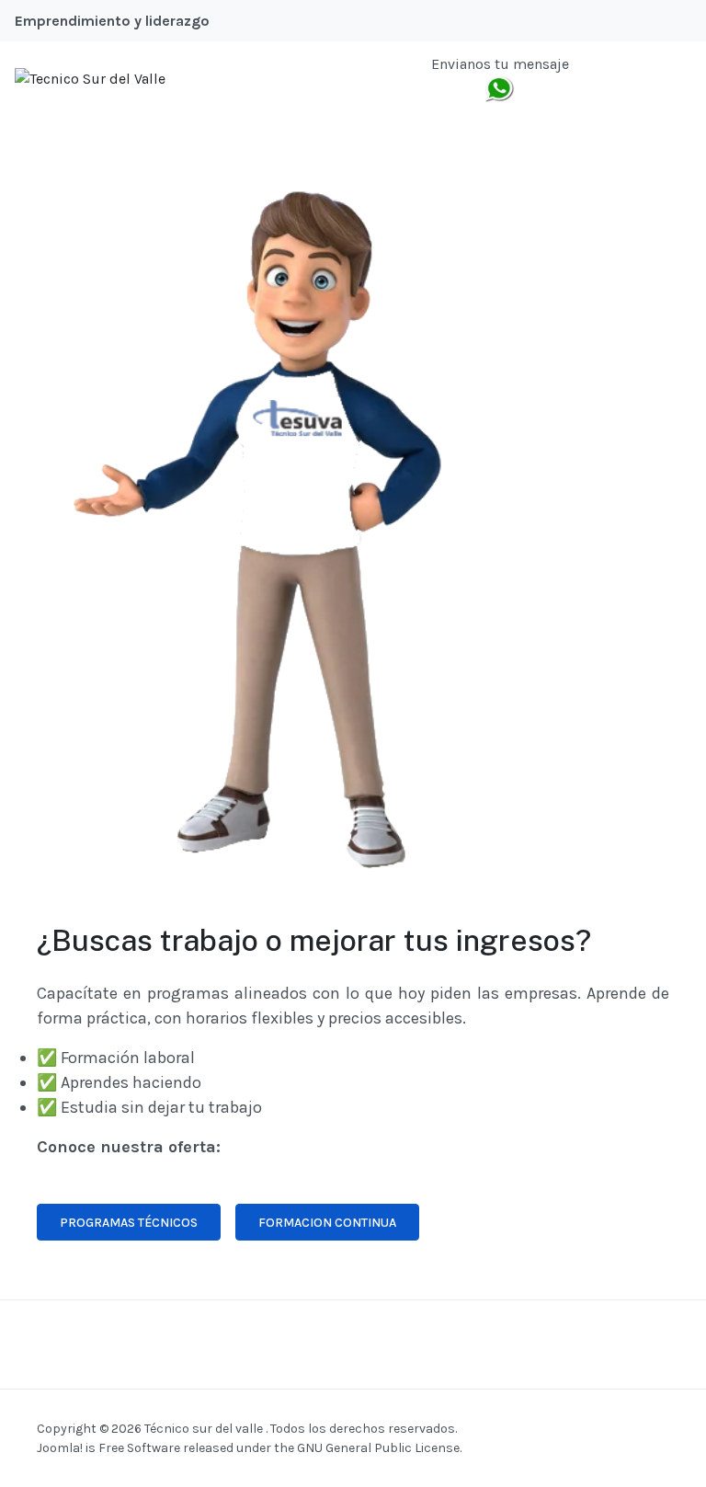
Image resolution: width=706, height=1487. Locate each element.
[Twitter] (618, 78)
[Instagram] (641, 78)
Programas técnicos (129, 1222)
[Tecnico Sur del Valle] (90, 77)
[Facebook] (595, 78)
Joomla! (60, 1448)
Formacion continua (327, 1222)
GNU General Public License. (379, 1448)
